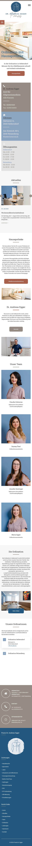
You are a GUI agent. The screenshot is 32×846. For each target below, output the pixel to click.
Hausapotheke (6, 816)
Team (3, 819)
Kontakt (17, 72)
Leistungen (5, 825)
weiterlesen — (5, 223)
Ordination (5, 822)
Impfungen (5, 782)
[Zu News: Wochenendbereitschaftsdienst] (16, 195)
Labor (4, 769)
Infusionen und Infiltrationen (10, 773)
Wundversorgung (7, 785)
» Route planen (12, 646)
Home (4, 810)
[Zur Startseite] (16, 9)
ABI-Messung (6, 794)
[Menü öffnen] (29, 5)
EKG (3, 788)
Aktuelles (4, 813)
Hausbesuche (6, 763)
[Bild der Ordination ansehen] (16, 601)
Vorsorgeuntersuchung (8, 776)
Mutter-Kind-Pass (7, 779)
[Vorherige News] (1, 196)
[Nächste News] (30, 196)
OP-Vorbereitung (6, 791)
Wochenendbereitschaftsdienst (12, 213)
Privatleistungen (6, 797)
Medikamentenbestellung (16, 281)
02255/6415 (10, 105)
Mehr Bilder (16, 611)
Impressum (5, 829)
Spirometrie (5, 766)
